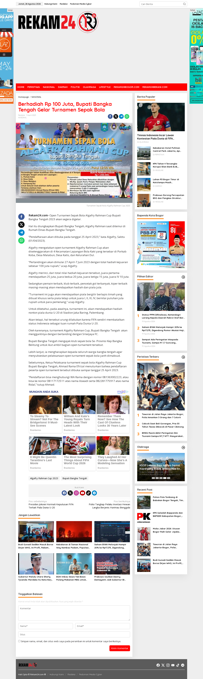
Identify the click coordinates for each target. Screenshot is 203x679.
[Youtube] (82, 493)
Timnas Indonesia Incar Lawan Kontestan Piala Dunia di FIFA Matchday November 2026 (155, 136)
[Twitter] (70, 493)
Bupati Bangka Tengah (74, 478)
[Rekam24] (58, 22)
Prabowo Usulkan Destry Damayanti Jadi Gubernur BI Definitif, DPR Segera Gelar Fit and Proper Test (110, 578)
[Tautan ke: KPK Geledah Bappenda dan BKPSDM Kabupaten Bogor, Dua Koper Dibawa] (144, 517)
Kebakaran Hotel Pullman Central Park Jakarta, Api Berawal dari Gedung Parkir (167, 149)
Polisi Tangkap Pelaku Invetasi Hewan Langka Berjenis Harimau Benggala (109, 504)
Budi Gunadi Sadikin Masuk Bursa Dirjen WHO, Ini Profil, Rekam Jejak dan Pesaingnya (35, 546)
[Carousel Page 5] (168, 478)
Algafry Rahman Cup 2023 (44, 478)
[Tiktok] (88, 493)
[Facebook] (64, 493)
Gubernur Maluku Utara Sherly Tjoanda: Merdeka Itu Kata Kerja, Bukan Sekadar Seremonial (35, 578)
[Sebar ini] (110, 116)
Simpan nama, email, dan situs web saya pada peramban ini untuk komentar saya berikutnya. (71, 641)
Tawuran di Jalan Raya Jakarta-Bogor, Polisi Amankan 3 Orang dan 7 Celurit (163, 416)
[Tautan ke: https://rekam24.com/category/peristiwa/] (183, 357)
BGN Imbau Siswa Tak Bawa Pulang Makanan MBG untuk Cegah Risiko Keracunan (71, 578)
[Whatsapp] (126, 116)
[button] (184, 4)
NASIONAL (22, 117)
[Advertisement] (101, 59)
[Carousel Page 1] (153, 478)
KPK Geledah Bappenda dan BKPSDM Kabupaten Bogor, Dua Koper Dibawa (168, 515)
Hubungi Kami (57, 674)
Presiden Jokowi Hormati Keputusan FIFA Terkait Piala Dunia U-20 (51, 504)
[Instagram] (76, 493)
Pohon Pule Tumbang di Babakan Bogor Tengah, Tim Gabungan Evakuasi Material (168, 499)
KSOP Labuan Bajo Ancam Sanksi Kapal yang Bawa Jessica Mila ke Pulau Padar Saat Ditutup (160, 467)
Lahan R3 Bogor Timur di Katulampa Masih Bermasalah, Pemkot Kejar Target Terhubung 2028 (167, 181)
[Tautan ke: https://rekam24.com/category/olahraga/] (183, 447)
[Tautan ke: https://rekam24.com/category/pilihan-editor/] (183, 277)
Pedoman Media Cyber (90, 674)
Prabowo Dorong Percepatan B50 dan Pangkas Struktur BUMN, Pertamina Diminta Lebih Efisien (168, 197)
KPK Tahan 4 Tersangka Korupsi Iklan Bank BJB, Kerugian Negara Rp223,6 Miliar (166, 165)
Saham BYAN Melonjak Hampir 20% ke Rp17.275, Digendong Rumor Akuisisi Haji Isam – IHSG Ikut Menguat (110, 546)
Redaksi (71, 674)
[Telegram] (94, 493)
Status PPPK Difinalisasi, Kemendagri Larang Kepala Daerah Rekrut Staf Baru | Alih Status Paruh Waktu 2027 (163, 316)
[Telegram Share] (121, 116)
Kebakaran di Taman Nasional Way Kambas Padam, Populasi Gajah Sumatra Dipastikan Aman (73, 546)
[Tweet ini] (115, 116)
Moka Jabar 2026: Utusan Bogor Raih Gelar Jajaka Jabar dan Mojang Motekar (167, 530)
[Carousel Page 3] (161, 478)
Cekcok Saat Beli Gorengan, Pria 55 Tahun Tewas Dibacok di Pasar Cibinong (163, 425)
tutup (10, 10)
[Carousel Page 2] (157, 478)
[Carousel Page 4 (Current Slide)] (164, 478)
